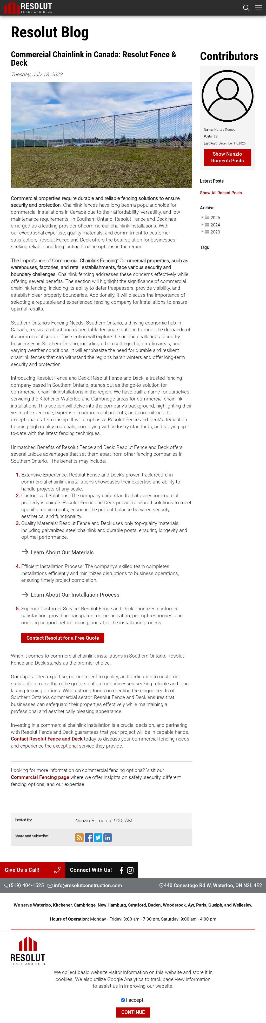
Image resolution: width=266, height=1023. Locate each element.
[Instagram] (130, 870)
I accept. (135, 1000)
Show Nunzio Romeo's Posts (227, 157)
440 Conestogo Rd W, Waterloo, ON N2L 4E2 (213, 885)
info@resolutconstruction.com (88, 885)
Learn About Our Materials (62, 552)
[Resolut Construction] (135, 7)
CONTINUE (133, 1012)
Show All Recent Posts (221, 192)
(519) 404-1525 (26, 885)
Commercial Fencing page (40, 777)
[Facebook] (121, 870)
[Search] (246, 8)
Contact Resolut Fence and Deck (47, 739)
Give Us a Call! (22, 870)
